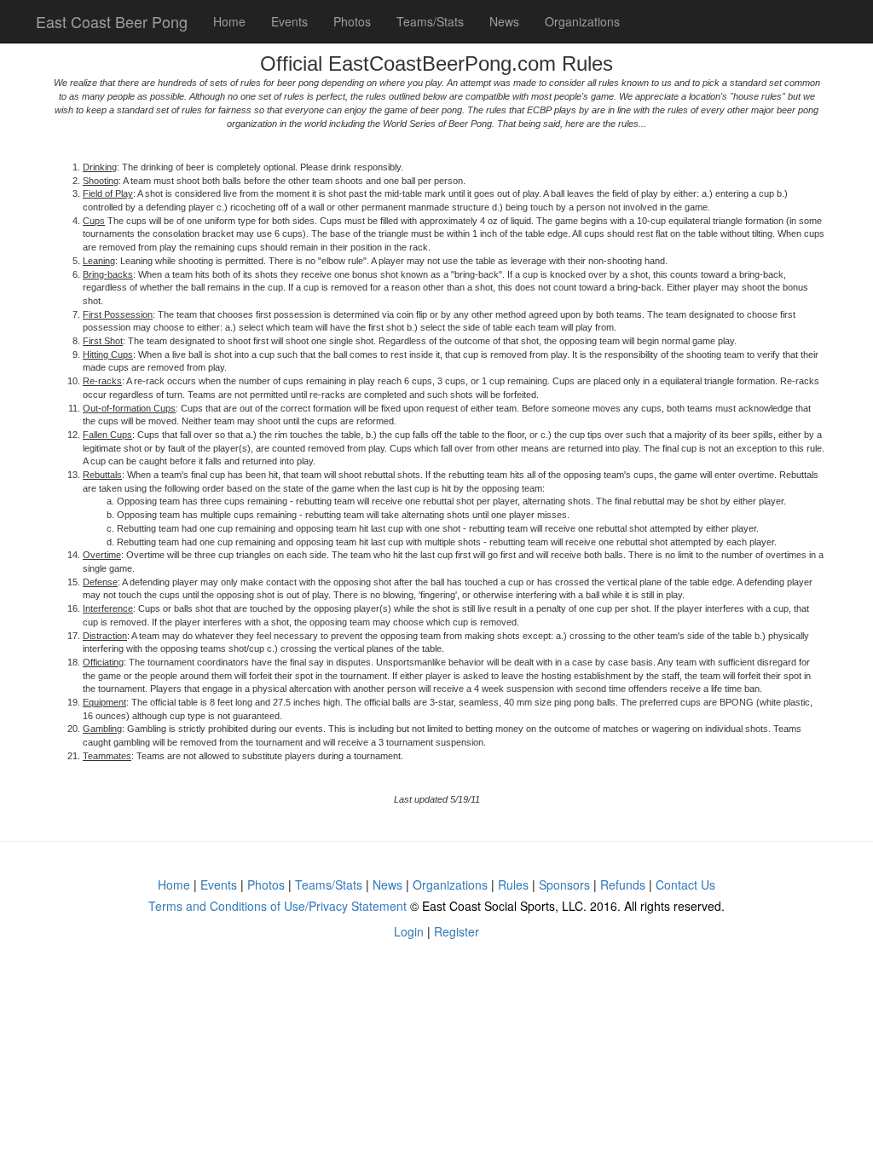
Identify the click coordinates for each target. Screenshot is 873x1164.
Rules (513, 884)
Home (229, 21)
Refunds (622, 884)
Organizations (582, 21)
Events (289, 21)
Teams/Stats (430, 21)
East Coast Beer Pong (112, 21)
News (504, 21)
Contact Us (685, 884)
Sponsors (564, 884)
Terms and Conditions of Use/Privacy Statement (277, 905)
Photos (352, 21)
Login (409, 931)
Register (456, 931)
